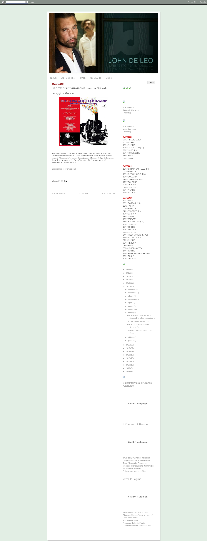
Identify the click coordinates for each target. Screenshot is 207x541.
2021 (128, 273)
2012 (128, 358)
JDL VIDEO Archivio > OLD (138, 321)
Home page (83, 193)
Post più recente (58, 193)
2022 (128, 270)
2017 (128, 286)
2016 (128, 345)
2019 (128, 280)
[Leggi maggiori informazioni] (64, 169)
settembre (132, 299)
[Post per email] (65, 181)
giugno (131, 306)
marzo (130, 313)
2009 (128, 368)
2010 (128, 365)
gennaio (131, 341)
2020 (128, 276)
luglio (130, 303)
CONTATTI (95, 78)
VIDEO (109, 78)
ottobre (131, 296)
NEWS (53, 78)
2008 (128, 371)
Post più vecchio (108, 193)
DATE (83, 78)
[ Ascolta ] (127, 113)
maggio (131, 309)
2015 (128, 348)
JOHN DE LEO (68, 78)
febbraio (131, 337)
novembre (132, 293)
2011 (128, 361)
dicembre (132, 289)
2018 (128, 283)
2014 (128, 351)
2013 (128, 355)
